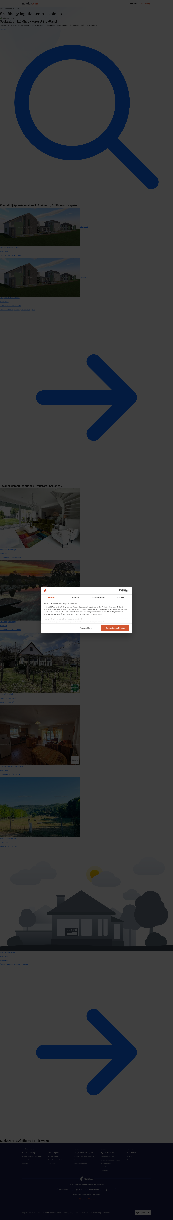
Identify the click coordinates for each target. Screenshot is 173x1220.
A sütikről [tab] (120, 597)
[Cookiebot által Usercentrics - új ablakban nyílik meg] (120, 590)
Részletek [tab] (75, 597)
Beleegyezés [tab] (52, 597)
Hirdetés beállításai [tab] (98, 597)
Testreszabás (85, 628)
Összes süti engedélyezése (115, 628)
